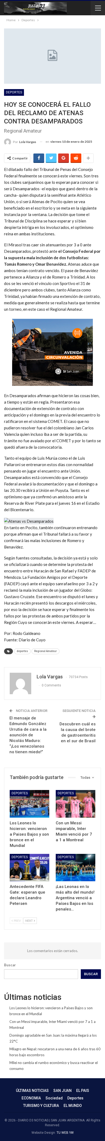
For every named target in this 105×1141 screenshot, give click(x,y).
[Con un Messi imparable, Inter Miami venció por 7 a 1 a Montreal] (75, 804)
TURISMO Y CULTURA (41, 1105)
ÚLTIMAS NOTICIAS (32, 1090)
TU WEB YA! (65, 1133)
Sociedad (54, 1098)
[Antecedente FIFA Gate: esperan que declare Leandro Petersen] (29, 868)
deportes (22, 651)
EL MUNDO (73, 1105)
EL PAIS (82, 1090)
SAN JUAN (62, 1090)
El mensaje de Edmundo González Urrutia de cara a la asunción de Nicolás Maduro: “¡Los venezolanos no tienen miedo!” (28, 735)
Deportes (14, 92)
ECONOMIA (31, 1098)
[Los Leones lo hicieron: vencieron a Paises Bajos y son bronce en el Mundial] (29, 804)
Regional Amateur (45, 651)
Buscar (10, 965)
